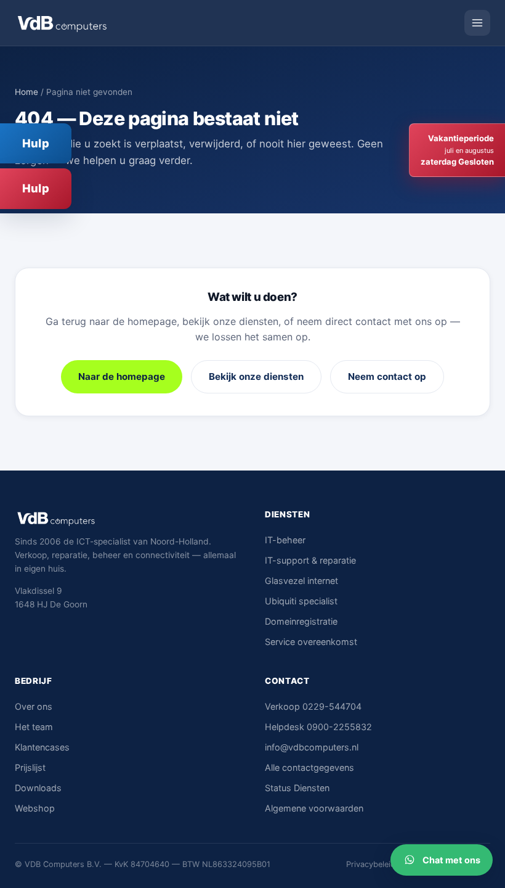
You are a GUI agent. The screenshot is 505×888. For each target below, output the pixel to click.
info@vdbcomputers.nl (311, 747)
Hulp (35, 143)
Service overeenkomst (311, 641)
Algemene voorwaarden (314, 808)
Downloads (38, 788)
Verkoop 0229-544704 (313, 706)
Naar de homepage (121, 376)
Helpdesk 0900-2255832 (318, 727)
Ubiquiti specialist (301, 601)
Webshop (35, 808)
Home (26, 92)
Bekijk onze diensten (256, 376)
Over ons (33, 706)
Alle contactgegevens (309, 767)
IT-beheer (285, 540)
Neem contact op (387, 376)
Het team (34, 727)
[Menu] (477, 23)
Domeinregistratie (301, 621)
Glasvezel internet (301, 580)
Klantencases (42, 747)
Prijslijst (30, 767)
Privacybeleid (370, 864)
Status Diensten (297, 788)
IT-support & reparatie (310, 560)
